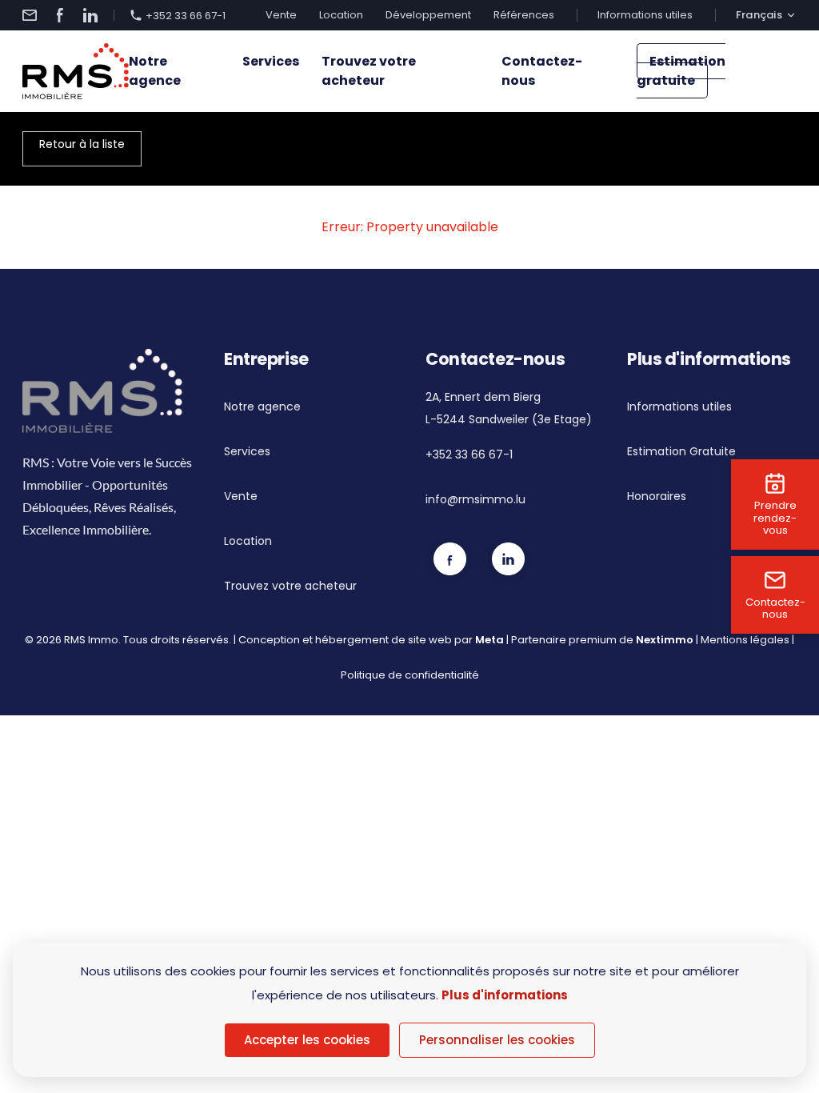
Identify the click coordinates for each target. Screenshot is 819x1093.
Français (759, 15)
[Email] (29, 15)
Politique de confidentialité (410, 675)
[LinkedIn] (90, 15)
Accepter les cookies (307, 1039)
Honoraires (656, 496)
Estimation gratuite (681, 71)
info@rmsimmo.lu (475, 499)
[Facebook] (60, 15)
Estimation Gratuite (681, 451)
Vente (281, 14)
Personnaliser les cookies (497, 1039)
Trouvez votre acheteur (369, 71)
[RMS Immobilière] (75, 71)
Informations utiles (645, 14)
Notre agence (155, 71)
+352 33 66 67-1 (186, 15)
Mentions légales (745, 639)
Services (270, 61)
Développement (428, 14)
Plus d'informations (504, 995)
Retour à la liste (82, 144)
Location (341, 14)
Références (523, 14)
